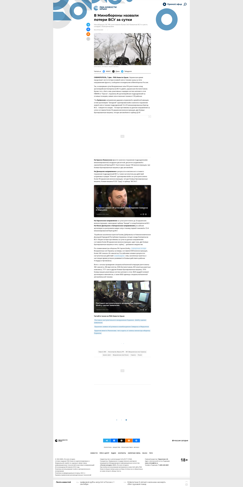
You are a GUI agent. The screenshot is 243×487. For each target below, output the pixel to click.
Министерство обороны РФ (116, 351)
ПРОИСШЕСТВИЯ (127, 447)
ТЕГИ (151, 453)
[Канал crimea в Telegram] (106, 440)
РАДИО (113, 453)
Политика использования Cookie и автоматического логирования (72, 470)
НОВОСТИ (94, 453)
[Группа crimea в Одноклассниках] (129, 440)
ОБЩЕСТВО (116, 447)
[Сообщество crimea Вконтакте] (114, 440)
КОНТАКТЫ (122, 453)
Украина (133, 355)
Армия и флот (107, 355)
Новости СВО (102, 351)
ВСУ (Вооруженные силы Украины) (136, 351)
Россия (140, 355)
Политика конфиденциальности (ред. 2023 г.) (70, 473)
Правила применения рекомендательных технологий (73, 475)
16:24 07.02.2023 (98, 30)
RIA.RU (144, 453)
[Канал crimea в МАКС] (136, 440)
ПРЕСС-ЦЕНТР (104, 453)
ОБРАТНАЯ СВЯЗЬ (134, 453)
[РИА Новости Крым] (105, 8)
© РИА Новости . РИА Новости (101, 66)
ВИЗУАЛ (136, 447)
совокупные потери (138, 248)
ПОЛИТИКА (108, 447)
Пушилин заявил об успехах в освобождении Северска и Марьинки (121, 327)
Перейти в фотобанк (113, 66)
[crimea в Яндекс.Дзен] (121, 440)
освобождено (119, 256)
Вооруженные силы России (121, 355)
